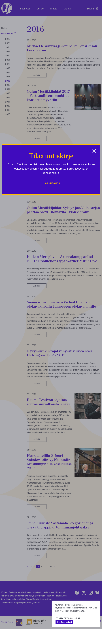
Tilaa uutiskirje (51, 182)
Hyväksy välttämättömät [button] (67, 618)
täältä (81, 611)
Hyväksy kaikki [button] (64, 622)
